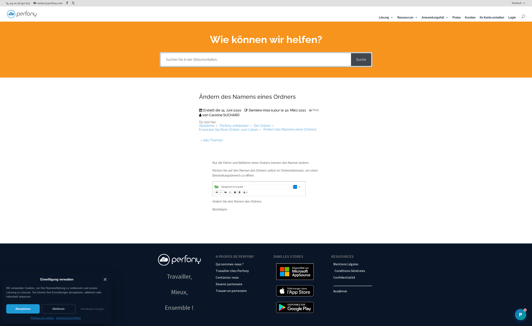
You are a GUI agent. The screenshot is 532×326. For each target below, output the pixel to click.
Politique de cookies (42, 318)
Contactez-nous (227, 277)
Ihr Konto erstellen (492, 17)
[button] (105, 279)
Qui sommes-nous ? (230, 264)
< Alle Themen (212, 140)
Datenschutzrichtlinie (68, 318)
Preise (456, 17)
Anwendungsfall (433, 17)
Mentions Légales (345, 264)
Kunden (470, 17)
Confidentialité (344, 277)
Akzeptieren (23, 308)
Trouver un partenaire (231, 291)
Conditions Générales (350, 271)
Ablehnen (58, 308)
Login (512, 17)
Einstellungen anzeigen (92, 309)
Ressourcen (405, 17)
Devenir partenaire (229, 284)
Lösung (384, 17)
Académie (340, 291)
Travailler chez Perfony (232, 271)
